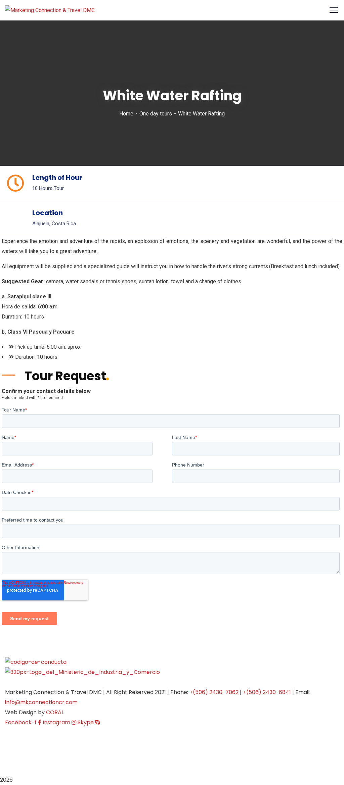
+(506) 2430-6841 (267, 692)
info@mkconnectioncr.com (41, 702)
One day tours (155, 113)
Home (126, 113)
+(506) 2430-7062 (214, 692)
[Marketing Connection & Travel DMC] (50, 10)
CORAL (55, 712)
